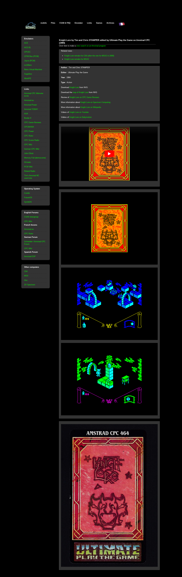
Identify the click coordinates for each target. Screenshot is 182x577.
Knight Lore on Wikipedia (90, 107)
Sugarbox (28, 74)
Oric (26, 280)
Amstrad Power (30, 105)
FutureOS (28, 197)
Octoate (27, 162)
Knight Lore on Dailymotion (80, 117)
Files (53, 23)
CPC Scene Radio (31, 140)
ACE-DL (27, 47)
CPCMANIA (29, 127)
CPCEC (27, 52)
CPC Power (29, 131)
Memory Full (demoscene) (35, 158)
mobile (44, 23)
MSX (26, 276)
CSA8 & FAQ (64, 23)
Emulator (79, 23)
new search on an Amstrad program (91, 46)
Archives (110, 23)
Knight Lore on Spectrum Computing (95, 102)
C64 (25, 271)
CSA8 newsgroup (31, 217)
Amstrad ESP (30, 256)
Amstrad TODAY (31, 109)
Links (89, 23)
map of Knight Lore (80, 92)
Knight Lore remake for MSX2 (76, 59)
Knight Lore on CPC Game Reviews (84, 97)
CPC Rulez (28, 136)
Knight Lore (74, 87)
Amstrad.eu (29, 100)
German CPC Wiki (31, 149)
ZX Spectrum (29, 285)
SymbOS (28, 202)
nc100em (28, 65)
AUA (26, 114)
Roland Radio (29, 171)
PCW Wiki (28, 167)
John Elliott (28, 153)
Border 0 (27, 118)
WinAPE (27, 78)
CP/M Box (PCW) (31, 56)
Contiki (27, 193)
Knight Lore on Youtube (79, 112)
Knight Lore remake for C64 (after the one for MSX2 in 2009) (89, 56)
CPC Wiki (28, 145)
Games (99, 23)
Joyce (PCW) (29, 61)
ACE (26, 43)
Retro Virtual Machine (33, 69)
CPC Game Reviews (32, 122)
